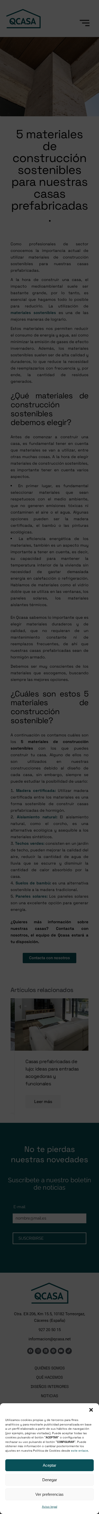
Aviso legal (49, 1506)
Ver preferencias (49, 1494)
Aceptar (49, 1465)
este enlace (79, 1450)
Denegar (49, 1480)
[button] (91, 1410)
